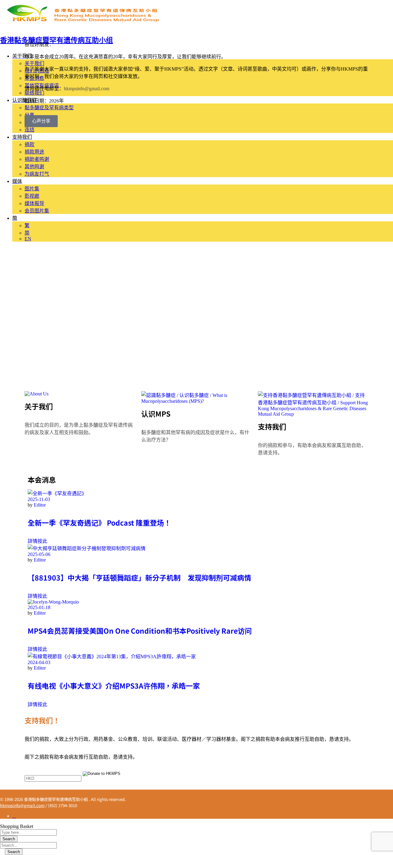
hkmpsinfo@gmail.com (86, 88)
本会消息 (42, 479)
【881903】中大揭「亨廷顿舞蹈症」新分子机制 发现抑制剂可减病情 (139, 577)
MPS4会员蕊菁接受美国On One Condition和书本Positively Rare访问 (140, 630)
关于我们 (39, 406)
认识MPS (155, 413)
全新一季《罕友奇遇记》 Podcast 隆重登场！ (99, 522)
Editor (40, 504)
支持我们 (272, 426)
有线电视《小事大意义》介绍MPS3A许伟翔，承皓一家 (114, 685)
